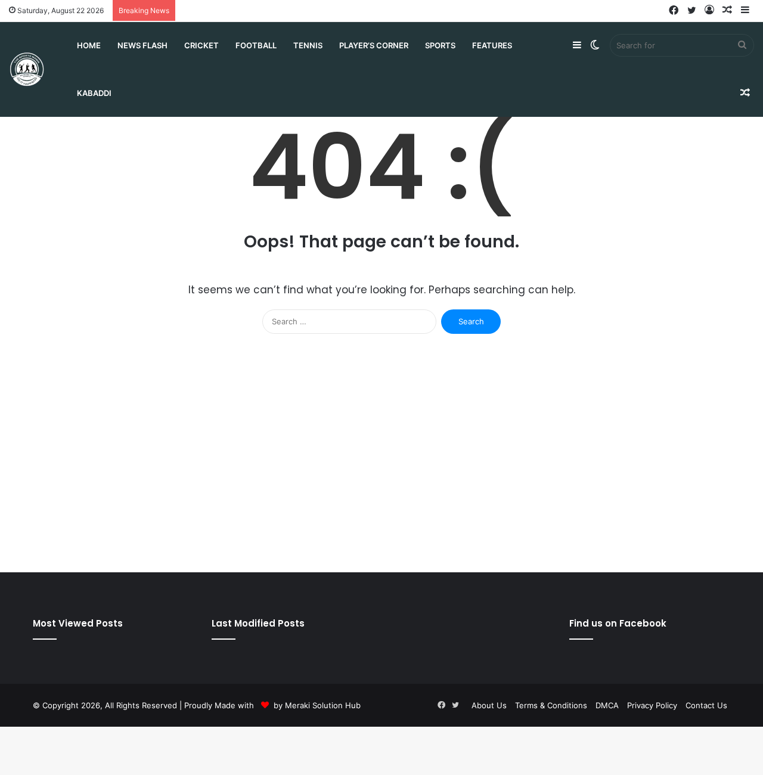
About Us (489, 705)
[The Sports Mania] (27, 69)
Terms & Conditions (551, 705)
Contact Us (706, 705)
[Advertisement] (381, 459)
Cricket (201, 45)
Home (89, 45)
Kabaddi (94, 93)
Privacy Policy (652, 705)
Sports (440, 45)
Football (256, 45)
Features (492, 45)
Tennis (307, 45)
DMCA (607, 705)
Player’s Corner (373, 45)
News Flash (142, 45)
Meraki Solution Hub (323, 705)
